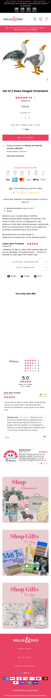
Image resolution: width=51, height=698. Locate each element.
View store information (15, 156)
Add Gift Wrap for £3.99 (25, 125)
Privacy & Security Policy (16, 695)
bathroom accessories (13, 237)
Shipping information (26, 262)
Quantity (25, 113)
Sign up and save (24, 666)
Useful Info (25, 649)
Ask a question (25, 268)
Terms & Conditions (37, 695)
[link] (25, 456)
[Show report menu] (44, 437)
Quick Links (25, 657)
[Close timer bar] (48, 2)
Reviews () (25, 101)
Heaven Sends (9, 218)
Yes (27, 129)
